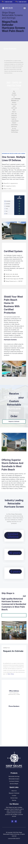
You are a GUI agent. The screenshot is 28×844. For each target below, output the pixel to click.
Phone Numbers (14, 706)
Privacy (12, 673)
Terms (9, 673)
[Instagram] (16, 821)
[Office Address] (14, 684)
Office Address (14, 691)
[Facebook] (12, 821)
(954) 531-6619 (8, 1)
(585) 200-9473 (22, 1)
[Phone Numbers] (14, 700)
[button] (25, 8)
